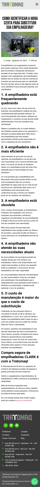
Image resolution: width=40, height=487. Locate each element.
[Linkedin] (11, 425)
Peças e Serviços (9, 438)
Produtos (5, 435)
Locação (24, 432)
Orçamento (25, 435)
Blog (22, 438)
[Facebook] (16, 425)
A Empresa (6, 432)
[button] (37, 4)
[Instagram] (5, 425)
